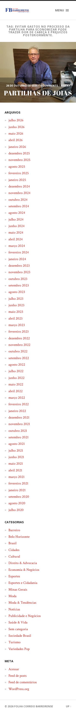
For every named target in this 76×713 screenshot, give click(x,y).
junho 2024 (16, 226)
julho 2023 (15, 298)
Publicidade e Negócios (24, 616)
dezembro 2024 (19, 186)
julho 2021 (15, 450)
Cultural (14, 556)
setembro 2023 (18, 285)
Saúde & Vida (17, 622)
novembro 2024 (19, 193)
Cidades (13, 550)
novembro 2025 (19, 160)
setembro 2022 (18, 358)
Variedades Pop (19, 649)
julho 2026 (15, 120)
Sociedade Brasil (19, 635)
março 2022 (16, 397)
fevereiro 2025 (18, 173)
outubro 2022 (17, 351)
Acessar (13, 669)
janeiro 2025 (17, 180)
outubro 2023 (17, 279)
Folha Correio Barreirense (33, 706)
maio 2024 (15, 232)
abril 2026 (15, 140)
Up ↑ (68, 706)
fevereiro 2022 (18, 404)
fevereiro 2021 (18, 483)
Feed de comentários (22, 682)
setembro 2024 (18, 206)
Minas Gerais (17, 589)
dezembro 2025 (19, 153)
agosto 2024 (16, 212)
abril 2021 (15, 470)
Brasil (12, 543)
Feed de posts (17, 675)
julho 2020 (16, 510)
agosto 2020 (16, 503)
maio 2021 (15, 463)
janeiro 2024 (17, 259)
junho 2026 (16, 127)
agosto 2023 (16, 292)
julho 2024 (15, 219)
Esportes (14, 576)
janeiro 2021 (17, 490)
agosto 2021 (16, 443)
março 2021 (16, 477)
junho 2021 (16, 457)
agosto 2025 (16, 166)
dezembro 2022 (19, 338)
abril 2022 (15, 391)
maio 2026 (15, 133)
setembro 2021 (18, 437)
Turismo (14, 642)
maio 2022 (15, 384)
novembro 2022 (19, 344)
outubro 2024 (17, 199)
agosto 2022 (16, 364)
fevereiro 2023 (18, 331)
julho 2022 (15, 371)
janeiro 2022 (17, 411)
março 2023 (16, 325)
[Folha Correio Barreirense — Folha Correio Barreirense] (17, 10)
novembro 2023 (19, 272)
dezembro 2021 (18, 417)
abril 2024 (15, 239)
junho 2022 (16, 378)
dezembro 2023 (19, 265)
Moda (12, 596)
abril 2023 (15, 318)
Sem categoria (18, 629)
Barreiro (14, 530)
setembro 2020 (18, 496)
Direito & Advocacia (22, 563)
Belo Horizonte (19, 536)
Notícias (14, 609)
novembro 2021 (19, 424)
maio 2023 (15, 311)
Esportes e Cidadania (22, 583)
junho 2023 (16, 305)
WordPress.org (18, 689)
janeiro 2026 (17, 146)
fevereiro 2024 (18, 252)
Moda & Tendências (22, 602)
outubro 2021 (17, 430)
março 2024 (16, 245)
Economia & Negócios (23, 569)
